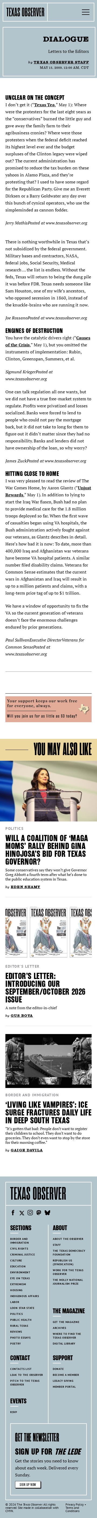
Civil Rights (19, 1248)
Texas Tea (44, 105)
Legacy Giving (63, 1381)
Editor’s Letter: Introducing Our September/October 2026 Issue (45, 988)
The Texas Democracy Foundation (69, 1252)
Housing (16, 1290)
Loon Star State (22, 1308)
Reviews (16, 1331)
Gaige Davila (27, 1150)
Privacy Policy (74, 1504)
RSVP (13, 1412)
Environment (20, 1272)
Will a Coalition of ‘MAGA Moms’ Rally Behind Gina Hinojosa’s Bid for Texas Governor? (46, 850)
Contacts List (21, 1369)
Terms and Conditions (72, 1509)
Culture (16, 1260)
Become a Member (66, 1375)
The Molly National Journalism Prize (68, 1281)
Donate (58, 1369)
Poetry (15, 1343)
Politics (14, 828)
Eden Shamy (25, 887)
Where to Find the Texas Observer (67, 1335)
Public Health (21, 1320)
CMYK (9, 1511)
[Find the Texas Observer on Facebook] (13, 1213)
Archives (59, 1328)
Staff (57, 1245)
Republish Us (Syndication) (63, 1262)
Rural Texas (19, 1326)
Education (18, 1266)
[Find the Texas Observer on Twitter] (21, 1213)
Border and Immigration (32, 1095)
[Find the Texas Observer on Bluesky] (47, 1213)
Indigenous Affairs (24, 1296)
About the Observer (68, 1239)
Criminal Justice (22, 1254)
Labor (14, 1302)
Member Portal (64, 1387)
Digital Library (64, 1343)
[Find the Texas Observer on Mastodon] (38, 1213)
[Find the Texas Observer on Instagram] (30, 1213)
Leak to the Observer (26, 1375)
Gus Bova (22, 1015)
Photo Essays (20, 1337)
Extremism (18, 1284)
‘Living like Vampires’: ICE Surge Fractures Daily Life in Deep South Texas (48, 1112)
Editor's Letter (22, 966)
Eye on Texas (20, 1278)
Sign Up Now (28, 1485)
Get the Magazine (66, 1322)
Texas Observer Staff (61, 62)
